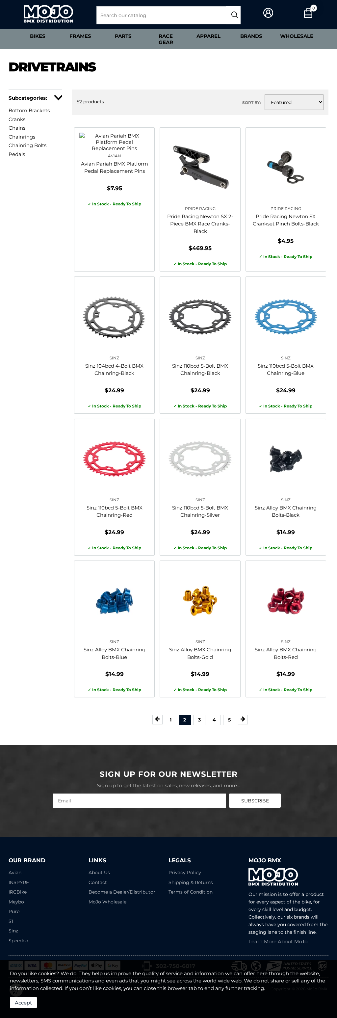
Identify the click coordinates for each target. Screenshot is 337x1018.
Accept (23, 1003)
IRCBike (18, 892)
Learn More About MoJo (277, 941)
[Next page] (243, 719)
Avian (15, 872)
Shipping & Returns (190, 882)
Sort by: (251, 102)
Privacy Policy (184, 872)
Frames (80, 36)
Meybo (16, 901)
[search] (233, 15)
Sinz (13, 930)
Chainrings (22, 137)
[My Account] (268, 13)
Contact (98, 882)
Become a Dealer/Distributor (122, 892)
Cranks (17, 119)
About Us (99, 872)
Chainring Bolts (27, 145)
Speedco (18, 940)
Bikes (37, 36)
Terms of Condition (190, 892)
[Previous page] (157, 719)
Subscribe (255, 800)
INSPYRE (19, 882)
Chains (17, 128)
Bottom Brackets (29, 110)
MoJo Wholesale (107, 901)
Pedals (17, 154)
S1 (11, 921)
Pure (14, 911)
